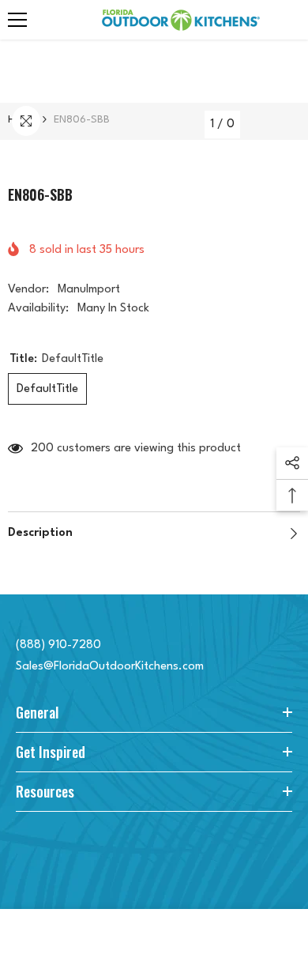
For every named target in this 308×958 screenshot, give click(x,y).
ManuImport (89, 290)
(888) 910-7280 (58, 645)
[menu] (17, 19)
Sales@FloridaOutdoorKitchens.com (110, 667)
